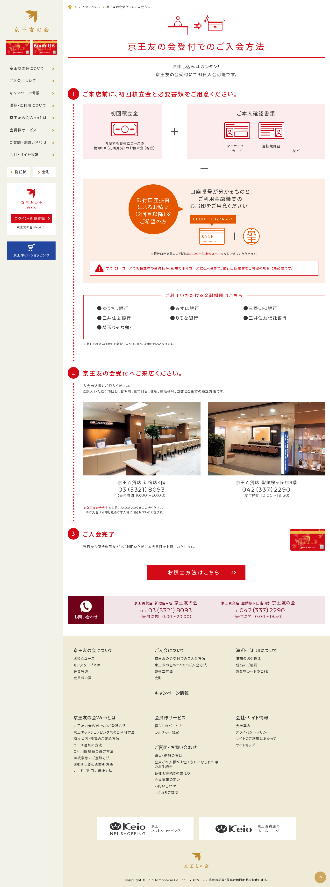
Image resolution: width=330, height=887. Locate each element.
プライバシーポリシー (253, 732)
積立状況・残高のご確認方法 (96, 739)
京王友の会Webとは (28, 117)
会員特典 (80, 671)
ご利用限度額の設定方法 (93, 751)
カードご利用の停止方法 (93, 771)
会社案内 (243, 726)
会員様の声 (82, 678)
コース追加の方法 (87, 745)
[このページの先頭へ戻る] (320, 877)
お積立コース (84, 658)
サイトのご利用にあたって (256, 739)
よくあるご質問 (167, 792)
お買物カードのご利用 (253, 671)
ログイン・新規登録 (29, 218)
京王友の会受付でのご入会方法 (180, 658)
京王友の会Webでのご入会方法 (181, 665)
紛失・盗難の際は (168, 755)
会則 (158, 678)
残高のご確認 (246, 665)
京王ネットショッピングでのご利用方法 (104, 732)
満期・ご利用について (28, 105)
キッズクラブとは (86, 665)
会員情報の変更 (167, 779)
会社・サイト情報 (24, 154)
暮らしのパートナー (170, 726)
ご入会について (23, 80)
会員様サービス (23, 130)
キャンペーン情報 (24, 93)
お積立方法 (164, 671)
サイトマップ (245, 745)
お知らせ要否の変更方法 (93, 764)
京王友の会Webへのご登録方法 (99, 726)
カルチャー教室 (167, 732)
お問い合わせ (165, 786)
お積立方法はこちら (194, 573)
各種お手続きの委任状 (173, 773)
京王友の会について (27, 68)
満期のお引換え (248, 658)
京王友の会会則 (97, 508)
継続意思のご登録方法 (91, 758)
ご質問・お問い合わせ (28, 142)
